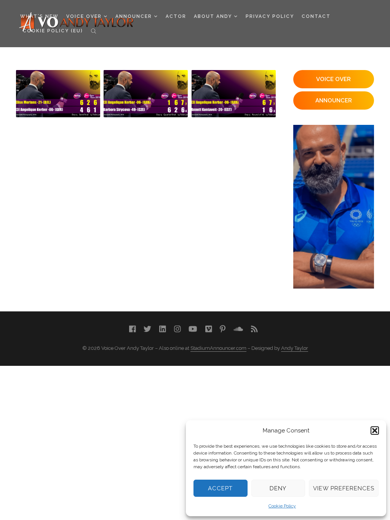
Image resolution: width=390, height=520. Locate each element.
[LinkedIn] (162, 329)
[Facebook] (132, 329)
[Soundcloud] (238, 329)
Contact (316, 16)
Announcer (133, 16)
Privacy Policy (270, 16)
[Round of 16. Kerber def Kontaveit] (234, 93)
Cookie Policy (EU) (53, 30)
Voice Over (84, 16)
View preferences (343, 488)
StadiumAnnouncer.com (218, 348)
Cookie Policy (282, 506)
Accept (220, 488)
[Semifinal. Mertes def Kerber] (58, 93)
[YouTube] (193, 329)
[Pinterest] (222, 329)
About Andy (213, 16)
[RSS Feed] (254, 329)
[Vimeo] (208, 329)
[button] (375, 430)
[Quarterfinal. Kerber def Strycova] (146, 93)
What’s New (39, 16)
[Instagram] (177, 329)
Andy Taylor (294, 348)
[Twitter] (147, 329)
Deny (278, 488)
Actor (176, 16)
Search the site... (93, 31)
